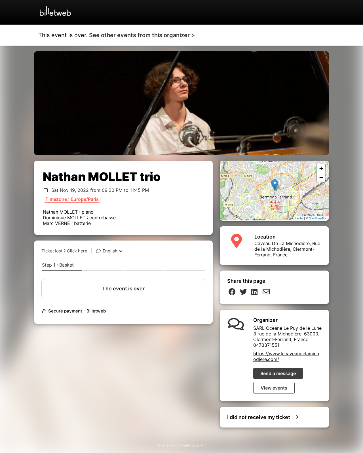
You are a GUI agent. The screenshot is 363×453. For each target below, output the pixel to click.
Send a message (278, 373)
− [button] (321, 177)
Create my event (192, 445)
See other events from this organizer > (142, 35)
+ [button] (321, 168)
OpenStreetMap (318, 218)
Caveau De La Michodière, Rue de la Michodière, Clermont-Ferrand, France (287, 249)
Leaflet (299, 218)
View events (274, 388)
